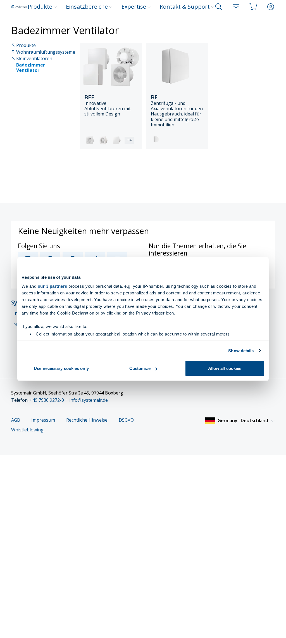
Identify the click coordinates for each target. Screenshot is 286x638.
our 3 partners (52, 285)
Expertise (133, 6)
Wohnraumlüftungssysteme (45, 52)
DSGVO (126, 420)
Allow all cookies (225, 368)
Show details (241, 350)
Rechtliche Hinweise (87, 420)
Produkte (40, 6)
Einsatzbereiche (87, 6)
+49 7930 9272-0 (47, 400)
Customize (140, 368)
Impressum (43, 420)
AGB (15, 420)
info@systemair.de (88, 400)
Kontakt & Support (185, 6)
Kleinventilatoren (34, 58)
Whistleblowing (27, 430)
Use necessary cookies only (61, 368)
